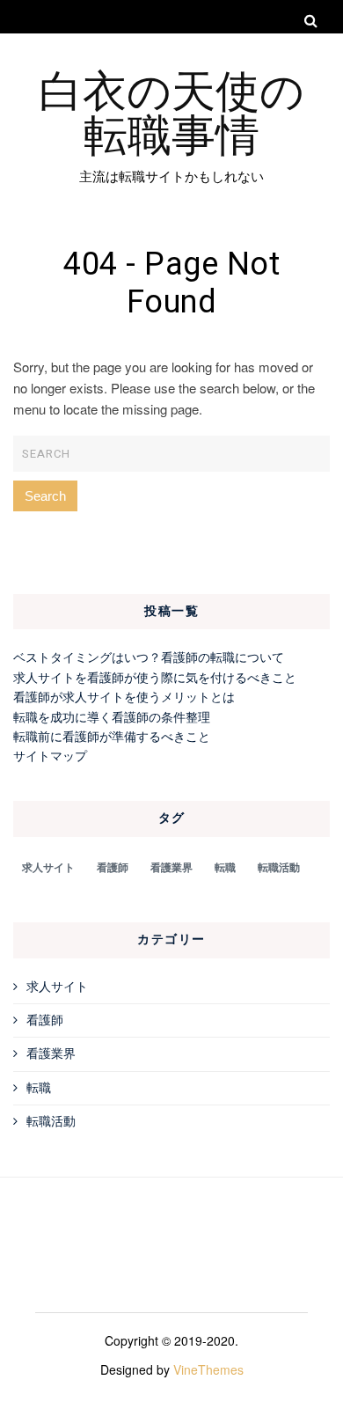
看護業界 (171, 867)
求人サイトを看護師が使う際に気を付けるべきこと (154, 677)
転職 (225, 867)
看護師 (112, 867)
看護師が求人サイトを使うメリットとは (124, 696)
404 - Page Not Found (171, 283)
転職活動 (279, 867)
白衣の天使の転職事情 (171, 110)
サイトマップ (50, 755)
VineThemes (208, 1369)
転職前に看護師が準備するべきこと (111, 736)
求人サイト (48, 867)
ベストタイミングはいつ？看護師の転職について (148, 656)
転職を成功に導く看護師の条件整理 (111, 716)
